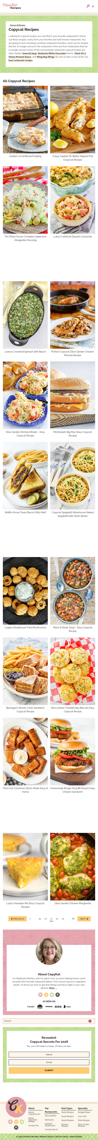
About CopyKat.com (34, 1113)
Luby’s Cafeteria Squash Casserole (73, 236)
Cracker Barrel (51, 1129)
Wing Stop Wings (45, 57)
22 (57, 918)
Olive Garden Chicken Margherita (72, 903)
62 (73, 918)
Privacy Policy (47, 1137)
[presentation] (25, 119)
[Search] (90, 1021)
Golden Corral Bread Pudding (25, 156)
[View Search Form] (88, 6)
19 (40, 918)
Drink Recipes (84, 1120)
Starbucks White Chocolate (52, 53)
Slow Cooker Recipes (83, 1125)
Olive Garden (50, 1116)
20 (45, 918)
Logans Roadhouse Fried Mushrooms (25, 627)
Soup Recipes (67, 1116)
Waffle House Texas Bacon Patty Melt (25, 512)
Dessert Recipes (64, 1125)
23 (63, 918)
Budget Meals (84, 1112)
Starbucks (49, 1120)
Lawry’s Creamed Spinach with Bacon (25, 351)
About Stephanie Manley (32, 1120)
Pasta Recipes (67, 1112)
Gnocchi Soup (29, 53)
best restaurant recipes (21, 60)
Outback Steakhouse (50, 1125)
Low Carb (82, 1116)
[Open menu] (93, 6)
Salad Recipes (67, 1120)
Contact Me (33, 1125)
